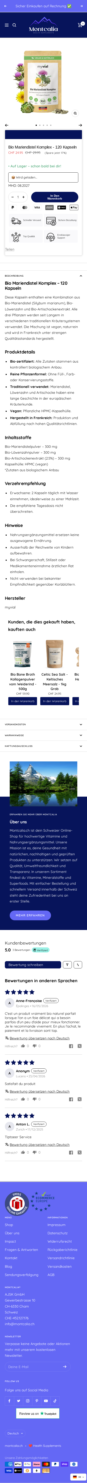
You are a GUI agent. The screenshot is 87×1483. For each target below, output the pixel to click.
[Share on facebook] (71, 1046)
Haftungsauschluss (19, 746)
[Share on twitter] (79, 1046)
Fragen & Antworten (21, 1249)
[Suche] (14, 25)
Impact (10, 1241)
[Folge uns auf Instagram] (27, 1401)
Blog (8, 1266)
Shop (9, 1225)
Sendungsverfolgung (21, 1275)
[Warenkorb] (80, 25)
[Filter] (67, 964)
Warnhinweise (14, 735)
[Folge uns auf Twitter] (18, 1401)
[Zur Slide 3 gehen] (43, 125)
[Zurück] (6, 125)
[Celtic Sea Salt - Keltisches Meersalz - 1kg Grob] (54, 654)
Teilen (9, 249)
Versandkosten (15, 724)
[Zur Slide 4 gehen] (47, 125)
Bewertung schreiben (25, 965)
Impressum (57, 1225)
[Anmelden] (65, 1366)
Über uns (12, 1233)
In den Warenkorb (22, 701)
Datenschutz (58, 1233)
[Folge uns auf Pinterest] (36, 1401)
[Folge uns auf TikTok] (54, 1401)
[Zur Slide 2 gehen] (39, 125)
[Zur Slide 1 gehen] (36, 125)
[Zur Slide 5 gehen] (50, 125)
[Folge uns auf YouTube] (45, 1401)
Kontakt (11, 1258)
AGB (51, 1275)
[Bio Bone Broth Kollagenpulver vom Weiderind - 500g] (22, 654)
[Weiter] (80, 125)
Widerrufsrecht (60, 1241)
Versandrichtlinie (61, 1258)
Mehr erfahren (30, 915)
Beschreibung (14, 275)
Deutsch (13, 1433)
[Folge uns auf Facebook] (9, 1401)
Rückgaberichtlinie (62, 1249)
